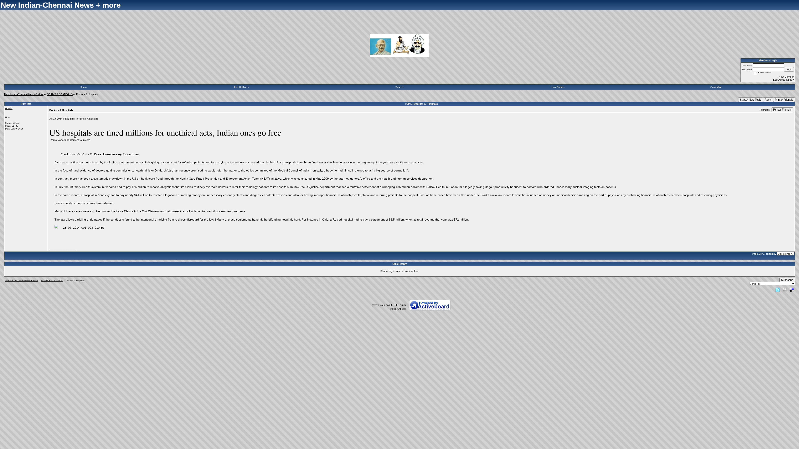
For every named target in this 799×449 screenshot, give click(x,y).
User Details (558, 87)
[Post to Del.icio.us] (791, 289)
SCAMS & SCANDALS (60, 94)
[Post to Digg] (785, 289)
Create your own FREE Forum (389, 305)
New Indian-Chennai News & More (23, 94)
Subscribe (787, 279)
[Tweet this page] (777, 289)
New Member (786, 76)
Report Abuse (398, 308)
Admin (8, 108)
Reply (768, 99)
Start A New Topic (750, 99)
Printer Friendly (784, 99)
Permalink (765, 110)
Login (789, 69)
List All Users (241, 87)
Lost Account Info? (783, 79)
